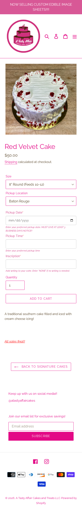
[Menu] (74, 36)
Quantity (11, 277)
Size (8, 176)
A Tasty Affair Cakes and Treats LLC (38, 498)
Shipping (11, 162)
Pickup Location (17, 193)
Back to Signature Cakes (44, 366)
